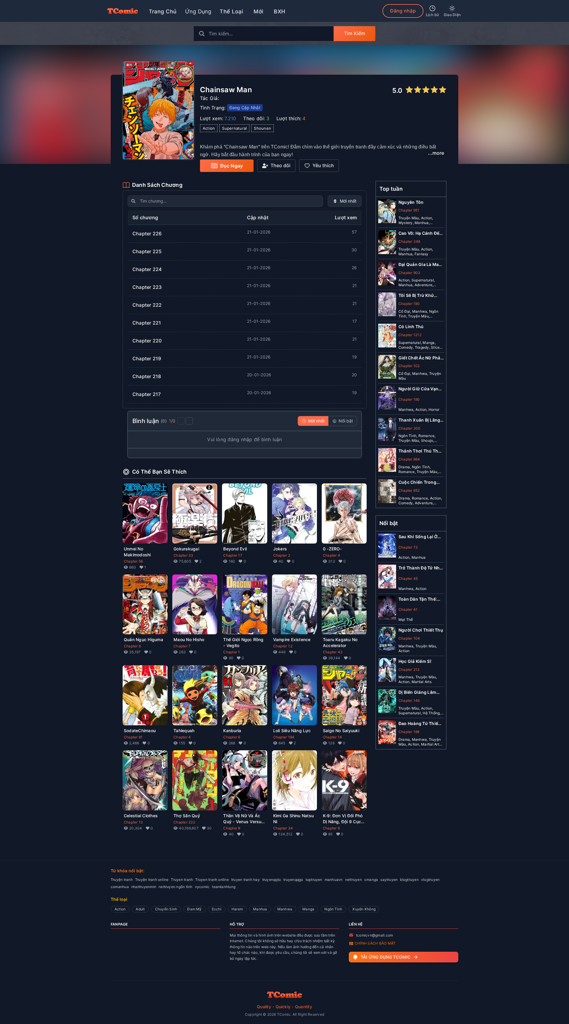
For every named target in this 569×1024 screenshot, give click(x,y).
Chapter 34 (283, 828)
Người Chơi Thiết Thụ (420, 629)
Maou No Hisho (188, 639)
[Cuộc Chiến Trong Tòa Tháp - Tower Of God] (387, 492)
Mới (258, 11)
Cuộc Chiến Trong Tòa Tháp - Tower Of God (419, 482)
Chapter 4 (331, 555)
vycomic (202, 886)
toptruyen (314, 879)
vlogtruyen (430, 879)
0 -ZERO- (332, 548)
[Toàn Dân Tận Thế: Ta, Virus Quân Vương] (387, 609)
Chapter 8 (132, 646)
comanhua (120, 886)
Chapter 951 (409, 210)
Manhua (260, 909)
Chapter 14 (332, 737)
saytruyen (389, 879)
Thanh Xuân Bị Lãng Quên (419, 420)
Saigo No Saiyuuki (341, 730)
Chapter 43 (333, 652)
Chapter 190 (409, 303)
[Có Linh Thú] (387, 337)
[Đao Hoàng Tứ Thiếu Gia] (387, 733)
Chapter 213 (409, 669)
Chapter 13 (133, 822)
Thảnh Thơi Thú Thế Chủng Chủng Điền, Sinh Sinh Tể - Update (420, 451)
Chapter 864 (409, 459)
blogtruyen (409, 879)
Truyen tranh (182, 879)
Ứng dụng (198, 11)
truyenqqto (271, 879)
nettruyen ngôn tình (176, 886)
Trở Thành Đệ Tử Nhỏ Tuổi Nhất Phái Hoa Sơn (420, 568)
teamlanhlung (223, 886)
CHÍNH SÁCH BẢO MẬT (375, 943)
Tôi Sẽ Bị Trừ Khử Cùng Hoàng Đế (416, 295)
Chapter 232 (184, 822)
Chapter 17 (232, 555)
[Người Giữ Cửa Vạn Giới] (387, 399)
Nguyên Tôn (410, 202)
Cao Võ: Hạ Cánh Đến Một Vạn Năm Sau (420, 233)
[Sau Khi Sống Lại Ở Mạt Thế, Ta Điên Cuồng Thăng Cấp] (387, 547)
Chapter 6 (231, 737)
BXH (279, 11)
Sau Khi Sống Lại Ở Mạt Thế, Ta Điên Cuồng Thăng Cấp (417, 537)
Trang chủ (163, 11)
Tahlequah (183, 730)
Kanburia (232, 730)
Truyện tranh (122, 879)
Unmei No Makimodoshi (137, 551)
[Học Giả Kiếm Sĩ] (387, 671)
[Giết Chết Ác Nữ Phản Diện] (387, 368)
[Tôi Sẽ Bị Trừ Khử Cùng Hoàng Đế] (387, 305)
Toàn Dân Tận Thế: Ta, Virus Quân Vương (417, 599)
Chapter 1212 (409, 335)
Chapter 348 (409, 241)
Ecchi (216, 909)
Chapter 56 (133, 561)
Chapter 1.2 (283, 646)
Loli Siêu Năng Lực (292, 730)
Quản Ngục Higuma (143, 639)
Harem (237, 909)
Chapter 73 (408, 547)
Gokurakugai (186, 548)
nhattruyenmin (143, 886)
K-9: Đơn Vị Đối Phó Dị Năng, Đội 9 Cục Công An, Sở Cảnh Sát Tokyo (343, 819)
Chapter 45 (408, 578)
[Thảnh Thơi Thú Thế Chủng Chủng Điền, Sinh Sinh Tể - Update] (387, 461)
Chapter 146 (409, 700)
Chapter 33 (183, 555)
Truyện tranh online (152, 879)
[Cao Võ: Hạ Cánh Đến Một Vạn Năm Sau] (387, 243)
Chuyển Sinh (166, 909)
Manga (308, 909)
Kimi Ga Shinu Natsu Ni (293, 818)
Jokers (280, 548)
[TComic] (122, 11)
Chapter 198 (409, 731)
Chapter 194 (284, 737)
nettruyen (353, 879)
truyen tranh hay (245, 879)
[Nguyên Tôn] (387, 212)
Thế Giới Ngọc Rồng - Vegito (243, 642)
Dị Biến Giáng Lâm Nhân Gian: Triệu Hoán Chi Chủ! (417, 692)
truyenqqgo (293, 879)
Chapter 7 (181, 646)
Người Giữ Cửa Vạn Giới (418, 389)
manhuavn (334, 879)
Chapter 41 (408, 609)
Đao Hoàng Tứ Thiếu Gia (419, 723)
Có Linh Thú (411, 326)
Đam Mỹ (194, 909)
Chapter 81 (133, 737)
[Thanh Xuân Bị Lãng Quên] (387, 430)
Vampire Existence (292, 639)
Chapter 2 (281, 555)
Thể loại (231, 11)
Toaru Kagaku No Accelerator (340, 642)
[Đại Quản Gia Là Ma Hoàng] (387, 275)
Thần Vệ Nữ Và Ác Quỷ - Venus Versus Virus (243, 819)
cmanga (371, 879)
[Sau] (189, 421)
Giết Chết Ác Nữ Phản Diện (420, 358)
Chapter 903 (409, 272)
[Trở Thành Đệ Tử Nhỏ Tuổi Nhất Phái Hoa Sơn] (387, 578)
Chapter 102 (409, 366)
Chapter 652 (409, 490)
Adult (140, 909)
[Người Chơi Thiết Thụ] (387, 640)
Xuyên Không (364, 909)
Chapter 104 (409, 638)
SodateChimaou (140, 730)
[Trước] (181, 421)
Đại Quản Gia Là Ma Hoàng (418, 264)
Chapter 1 (231, 652)
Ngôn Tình (333, 909)
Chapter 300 (409, 428)
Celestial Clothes (141, 815)
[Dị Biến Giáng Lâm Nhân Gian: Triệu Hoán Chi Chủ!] (387, 702)
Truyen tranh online (212, 879)
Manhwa (284, 909)
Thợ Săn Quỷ (186, 815)
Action (120, 909)
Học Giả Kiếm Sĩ (415, 660)
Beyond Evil (235, 548)
